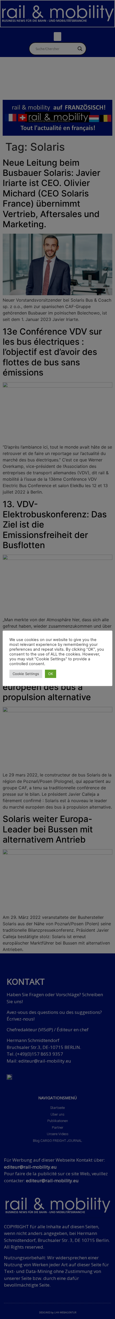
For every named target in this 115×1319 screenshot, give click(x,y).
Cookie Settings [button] (26, 674)
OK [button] (50, 674)
